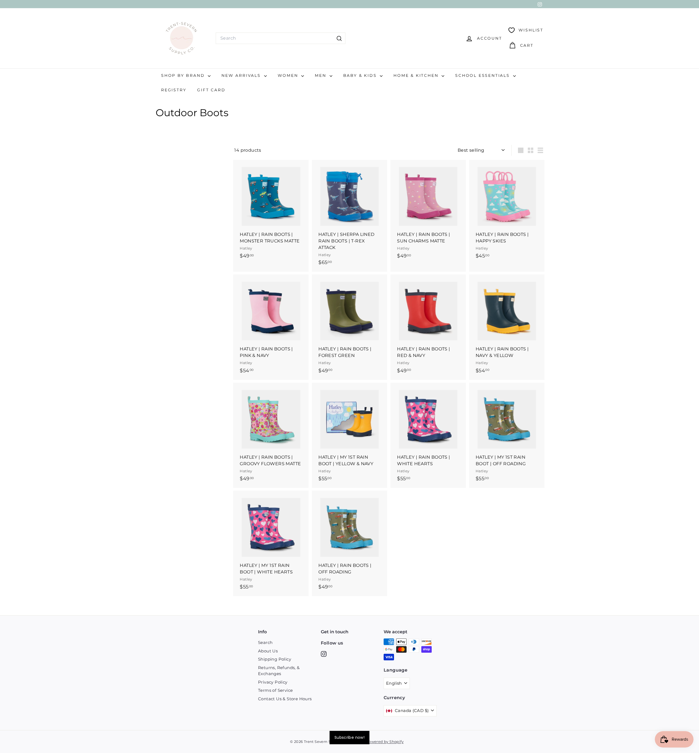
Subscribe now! (349, 737)
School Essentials (483, 75)
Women (289, 75)
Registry (173, 89)
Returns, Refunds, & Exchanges (279, 670)
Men (321, 75)
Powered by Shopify (385, 741)
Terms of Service (275, 690)
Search (265, 642)
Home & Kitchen (416, 75)
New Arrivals (241, 75)
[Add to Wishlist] (305, 186)
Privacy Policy (273, 682)
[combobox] (280, 38)
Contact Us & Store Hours (285, 698)
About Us (268, 651)
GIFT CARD (211, 89)
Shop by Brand (183, 75)
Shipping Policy (274, 659)
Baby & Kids (361, 75)
